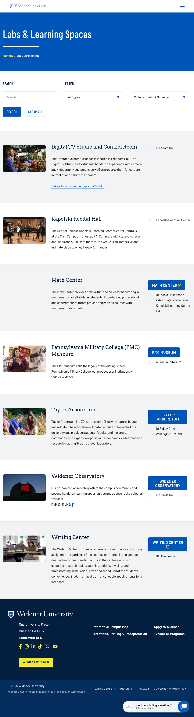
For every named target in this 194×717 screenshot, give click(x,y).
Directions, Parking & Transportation (120, 634)
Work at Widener (36, 662)
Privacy (143, 688)
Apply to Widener (166, 627)
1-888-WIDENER (30, 638)
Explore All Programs (169, 634)
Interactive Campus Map (110, 627)
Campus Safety (105, 688)
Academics (8, 55)
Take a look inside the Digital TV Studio (77, 186)
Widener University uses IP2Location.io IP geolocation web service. (46, 691)
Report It (127, 688)
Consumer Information (170, 688)
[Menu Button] (181, 6)
